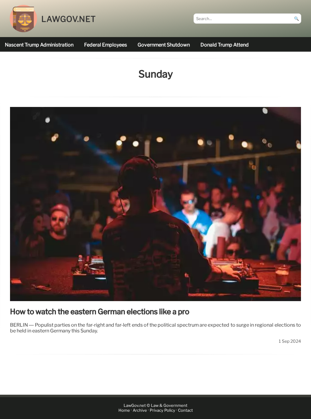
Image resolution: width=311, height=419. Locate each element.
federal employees (105, 45)
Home (124, 410)
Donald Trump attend (224, 45)
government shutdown (164, 45)
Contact (185, 410)
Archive (140, 410)
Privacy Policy (162, 410)
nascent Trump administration (39, 45)
